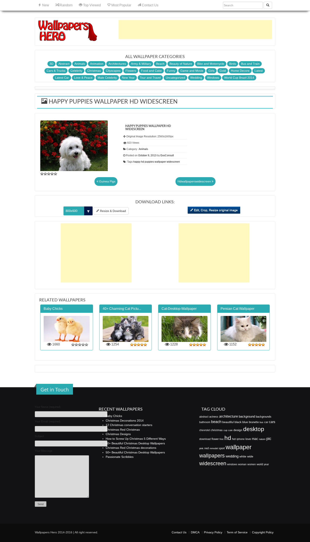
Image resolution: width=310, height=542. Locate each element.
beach (216, 422)
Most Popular (121, 5)
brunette (254, 422)
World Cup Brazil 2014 (239, 77)
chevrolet (204, 430)
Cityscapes (113, 70)
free (222, 439)
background (247, 416)
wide (250, 456)
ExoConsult (167, 155)
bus (261, 422)
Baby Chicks (114, 416)
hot (234, 439)
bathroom (204, 422)
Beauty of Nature (181, 63)
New (45, 5)
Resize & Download (112, 211)
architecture (228, 416)
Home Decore (240, 70)
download (205, 439)
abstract (203, 416)
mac (255, 439)
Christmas (94, 70)
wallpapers (212, 455)
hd (142, 161)
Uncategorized (175, 77)
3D (51, 63)
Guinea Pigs (106, 181)
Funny (171, 70)
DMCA (195, 532)
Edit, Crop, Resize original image (215, 210)
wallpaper (160, 161)
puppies (149, 161)
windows (232, 464)
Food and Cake (151, 70)
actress (213, 416)
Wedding (196, 77)
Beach (160, 63)
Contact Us (149, 5)
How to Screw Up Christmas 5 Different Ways (136, 438)
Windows (213, 77)
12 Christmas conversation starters (129, 425)
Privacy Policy (213, 532)
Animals (79, 63)
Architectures (117, 63)
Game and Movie (191, 70)
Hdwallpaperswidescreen (195, 181)
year (266, 464)
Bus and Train (250, 63)
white (242, 456)
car (266, 422)
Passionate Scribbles (119, 456)
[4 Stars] (52, 173)
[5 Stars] (55, 173)
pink (201, 448)
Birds (232, 63)
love (248, 439)
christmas (217, 430)
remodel (214, 448)
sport (222, 448)
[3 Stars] (48, 173)
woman (242, 464)
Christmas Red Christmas (123, 429)
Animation (96, 63)
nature (262, 439)
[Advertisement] (195, 29)
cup (225, 430)
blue (245, 422)
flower (215, 439)
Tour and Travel (150, 77)
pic (268, 438)
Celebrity (76, 70)
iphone (241, 439)
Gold (223, 70)
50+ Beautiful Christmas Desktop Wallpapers (135, 443)
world (260, 464)
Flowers (130, 70)
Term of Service (237, 532)
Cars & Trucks (56, 70)
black (238, 422)
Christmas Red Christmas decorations (131, 447)
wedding (232, 456)
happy (136, 161)
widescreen (173, 161)
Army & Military (141, 63)
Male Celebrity (107, 77)
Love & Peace (83, 77)
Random (66, 5)
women (251, 464)
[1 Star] (42, 173)
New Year (128, 77)
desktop (253, 429)
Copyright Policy (263, 532)
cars (272, 422)
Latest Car (62, 77)
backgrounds (263, 416)
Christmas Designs (118, 434)
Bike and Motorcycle (210, 63)
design (237, 430)
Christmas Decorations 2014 (125, 420)
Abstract (63, 63)
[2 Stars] (45, 173)
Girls (211, 70)
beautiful (228, 422)
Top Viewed (91, 5)
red (206, 448)
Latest (259, 70)
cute (230, 430)
